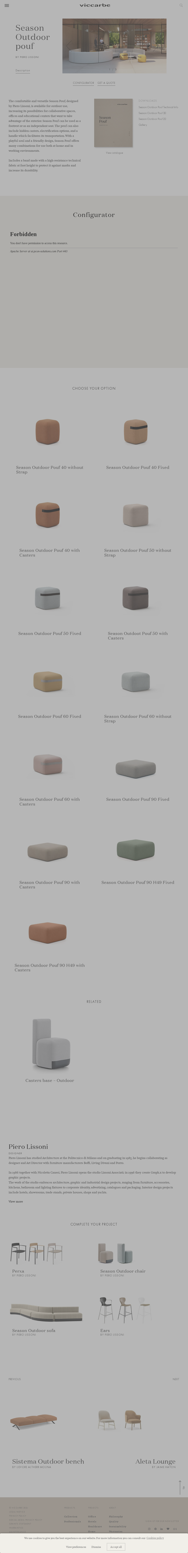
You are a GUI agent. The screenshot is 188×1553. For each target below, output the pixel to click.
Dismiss (96, 1547)
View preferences (76, 1547)
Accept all (116, 1547)
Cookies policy (155, 1538)
